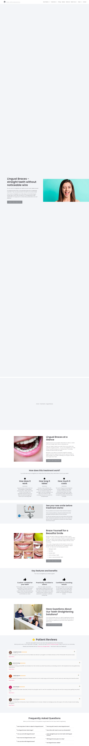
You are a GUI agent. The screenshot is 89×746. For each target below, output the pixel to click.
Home (37, 404)
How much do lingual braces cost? (26, 737)
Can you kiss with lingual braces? (26, 741)
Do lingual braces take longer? (25, 730)
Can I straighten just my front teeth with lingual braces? (59, 734)
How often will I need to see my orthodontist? (59, 730)
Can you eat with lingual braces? (26, 734)
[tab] (29, 726)
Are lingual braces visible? (53, 742)
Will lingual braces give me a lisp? (55, 739)
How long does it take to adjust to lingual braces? (30, 726)
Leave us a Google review (44, 646)
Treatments (42, 404)
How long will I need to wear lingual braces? (58, 726)
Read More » (12, 656)
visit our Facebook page (52, 644)
